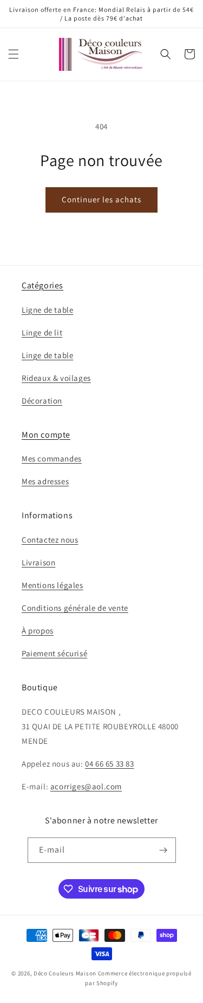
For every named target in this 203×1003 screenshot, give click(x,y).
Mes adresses (45, 481)
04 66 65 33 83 (109, 763)
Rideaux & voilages (56, 378)
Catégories (42, 285)
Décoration (42, 400)
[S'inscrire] (163, 850)
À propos (38, 630)
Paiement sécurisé (54, 653)
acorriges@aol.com (86, 786)
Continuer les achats (101, 199)
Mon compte (46, 434)
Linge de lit (42, 332)
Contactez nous (50, 540)
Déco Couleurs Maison (65, 973)
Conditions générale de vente (75, 608)
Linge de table (47, 355)
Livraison (38, 562)
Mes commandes (52, 458)
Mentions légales (52, 585)
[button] (13, 54)
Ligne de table (47, 310)
